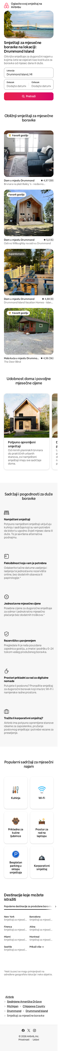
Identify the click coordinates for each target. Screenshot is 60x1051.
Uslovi (36, 1039)
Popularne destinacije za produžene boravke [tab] (28, 906)
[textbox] (16, 86)
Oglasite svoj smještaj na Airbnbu (26, 5)
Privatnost (24, 1039)
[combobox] (29, 74)
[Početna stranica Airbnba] (6, 5)
